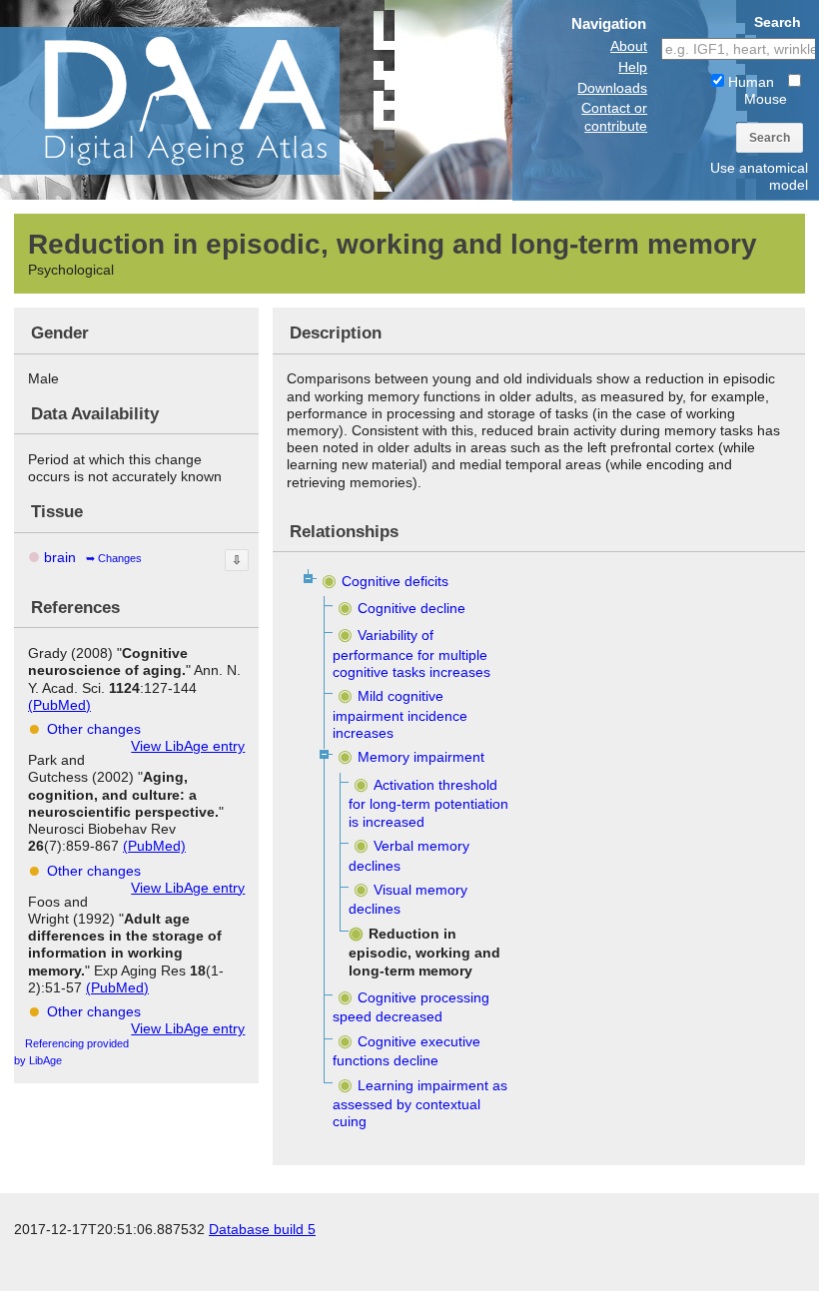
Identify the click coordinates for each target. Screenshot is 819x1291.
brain (60, 557)
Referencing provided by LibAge (71, 1051)
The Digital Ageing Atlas (200, 100)
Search (769, 138)
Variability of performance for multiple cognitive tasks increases (411, 653)
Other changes (94, 729)
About (628, 46)
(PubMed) (59, 705)
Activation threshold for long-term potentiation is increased (428, 803)
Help (632, 67)
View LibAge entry (188, 746)
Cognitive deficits (395, 581)
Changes (120, 558)
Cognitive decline (411, 608)
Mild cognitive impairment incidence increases (400, 714)
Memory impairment (421, 757)
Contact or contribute (614, 116)
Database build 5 (262, 1229)
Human (749, 82)
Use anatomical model (759, 176)
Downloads (612, 88)
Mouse (765, 99)
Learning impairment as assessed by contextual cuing (419, 1103)
